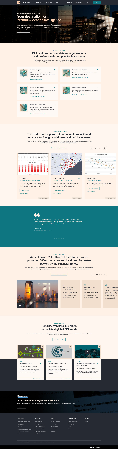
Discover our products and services (59, 147)
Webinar (78, 364)
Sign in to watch (95, 381)
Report (21, 364)
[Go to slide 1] (96, 148)
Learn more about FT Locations (59, 277)
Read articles (21, 410)
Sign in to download (37, 381)
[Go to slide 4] (101, 148)
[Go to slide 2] (97, 148)
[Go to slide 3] (99, 148)
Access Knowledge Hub (59, 342)
